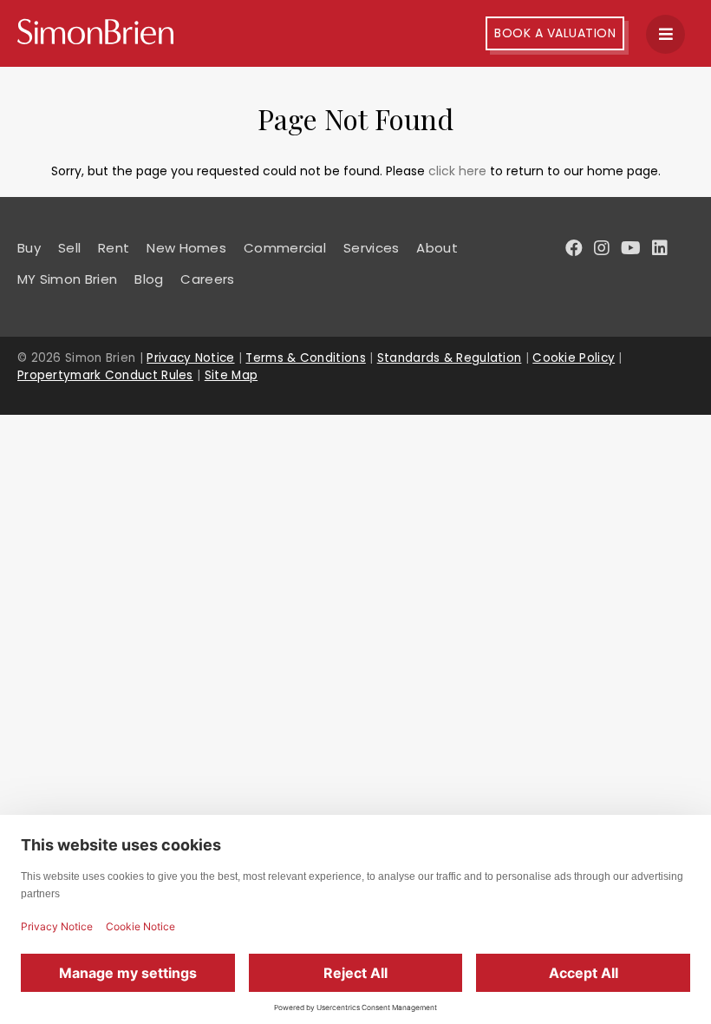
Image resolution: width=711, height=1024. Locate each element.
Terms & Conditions (305, 358)
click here (457, 171)
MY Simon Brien (67, 279)
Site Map (231, 375)
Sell (69, 248)
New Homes (186, 248)
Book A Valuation (555, 33)
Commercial (285, 248)
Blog (148, 279)
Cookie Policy (573, 358)
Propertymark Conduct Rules (105, 375)
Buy (29, 248)
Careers (207, 279)
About (437, 248)
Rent (113, 248)
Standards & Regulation (449, 358)
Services (371, 248)
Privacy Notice (190, 358)
